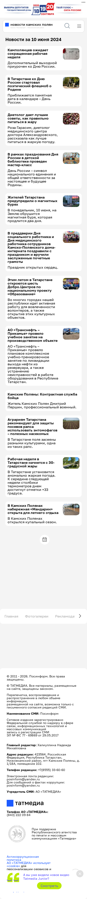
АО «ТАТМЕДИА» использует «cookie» (29, 864)
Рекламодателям (70, 616)
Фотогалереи (36, 616)
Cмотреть (49, 885)
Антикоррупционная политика (23, 858)
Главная (11, 616)
